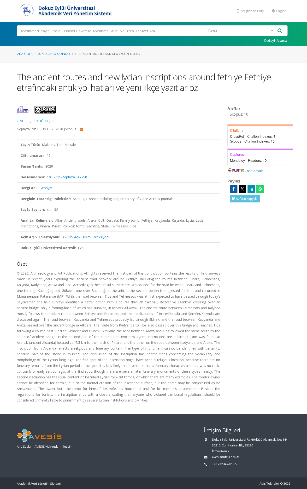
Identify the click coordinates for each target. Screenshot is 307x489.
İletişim (67, 447)
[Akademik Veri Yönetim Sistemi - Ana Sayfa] (27, 11)
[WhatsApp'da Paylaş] (260, 189)
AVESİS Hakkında (47, 447)
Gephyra (46, 188)
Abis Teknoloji (269, 484)
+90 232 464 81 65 (224, 464)
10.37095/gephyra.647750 (67, 177)
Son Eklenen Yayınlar (53, 54)
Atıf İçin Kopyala (246, 199)
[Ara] (279, 30)
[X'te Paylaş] (242, 189)
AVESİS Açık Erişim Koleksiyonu (86, 237)
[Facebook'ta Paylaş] (233, 189)
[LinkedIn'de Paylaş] (251, 189)
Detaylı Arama (275, 40)
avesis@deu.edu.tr (225, 457)
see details (255, 170)
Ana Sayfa (25, 54)
